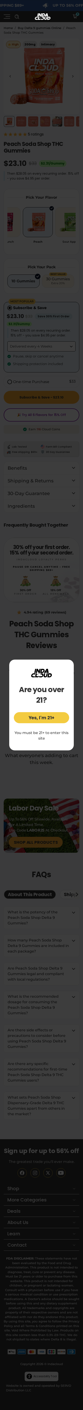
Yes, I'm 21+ (42, 717)
